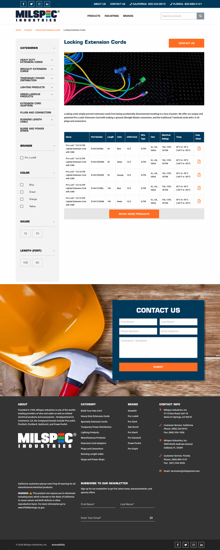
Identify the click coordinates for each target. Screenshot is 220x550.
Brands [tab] (26, 145)
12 (25, 233)
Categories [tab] (29, 48)
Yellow (32, 206)
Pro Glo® (132, 421)
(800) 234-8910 (179, 428)
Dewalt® (132, 410)
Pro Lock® (30, 157)
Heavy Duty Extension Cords (48, 30)
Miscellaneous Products (30, 95)
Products (93, 15)
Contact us (117, 4)
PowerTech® (134, 443)
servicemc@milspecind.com (185, 471)
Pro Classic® (134, 437)
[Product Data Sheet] (199, 149)
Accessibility (58, 544)
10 (37, 233)
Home (18, 30)
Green (32, 191)
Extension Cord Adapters (30, 104)
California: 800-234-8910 (149, 4)
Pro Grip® (133, 448)
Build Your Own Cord (91, 410)
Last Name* (127, 504)
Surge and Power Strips (32, 129)
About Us (100, 4)
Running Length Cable (31, 120)
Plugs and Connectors (35, 112)
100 (25, 262)
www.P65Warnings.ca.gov (31, 507)
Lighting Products (32, 87)
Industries (112, 15)
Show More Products (134, 213)
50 (37, 262)
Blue (31, 184)
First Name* (88, 504)
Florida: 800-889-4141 (187, 4)
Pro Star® (133, 432)
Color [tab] (24, 172)
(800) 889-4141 (179, 459)
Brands (128, 15)
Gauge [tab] (25, 221)
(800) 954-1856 (176, 432)
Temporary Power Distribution (32, 79)
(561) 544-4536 (177, 463)
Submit (158, 366)
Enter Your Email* (91, 517)
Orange (33, 199)
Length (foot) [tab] (30, 250)
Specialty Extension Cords (33, 70)
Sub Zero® (133, 427)
